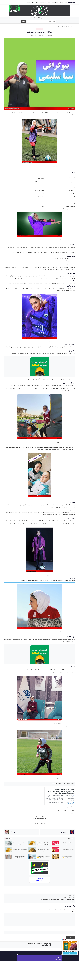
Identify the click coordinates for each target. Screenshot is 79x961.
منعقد (57, 290)
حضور (27, 276)
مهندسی (28, 2)
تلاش (56, 514)
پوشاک (66, 2)
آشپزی (33, 2)
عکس (49, 2)
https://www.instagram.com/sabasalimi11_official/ (63, 672)
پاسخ (73, 901)
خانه (74, 26)
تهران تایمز (73, 813)
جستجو (23, 21)
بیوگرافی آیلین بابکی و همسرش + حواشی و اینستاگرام (63, 783)
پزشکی (37, 2)
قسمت (40, 252)
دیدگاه (73, 912)
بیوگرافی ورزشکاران (69, 26)
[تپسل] (17, 954)
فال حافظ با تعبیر (39, 878)
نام (74, 929)
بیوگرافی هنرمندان (55, 2)
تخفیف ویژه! (70, 953)
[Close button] (77, 939)
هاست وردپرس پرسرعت (38, 943)
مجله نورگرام (71, 2)
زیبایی (61, 2)
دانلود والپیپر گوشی (39, 880)
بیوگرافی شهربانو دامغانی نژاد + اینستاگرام (66, 810)
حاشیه (53, 521)
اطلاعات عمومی (43, 2)
